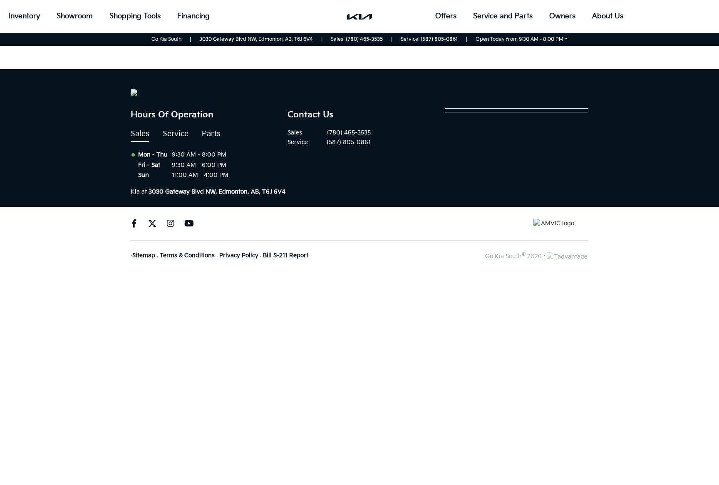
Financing (193, 16)
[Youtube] (189, 224)
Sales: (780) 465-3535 (357, 39)
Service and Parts (503, 16)
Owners (562, 16)
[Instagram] (171, 224)
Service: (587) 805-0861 (429, 39)
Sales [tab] (140, 133)
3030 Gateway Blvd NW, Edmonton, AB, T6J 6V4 (256, 39)
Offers (445, 16)
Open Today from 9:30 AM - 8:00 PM (519, 39)
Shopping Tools (135, 16)
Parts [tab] (211, 133)
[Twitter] (152, 224)
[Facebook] (134, 224)
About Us (607, 16)
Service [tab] (175, 133)
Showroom (75, 16)
